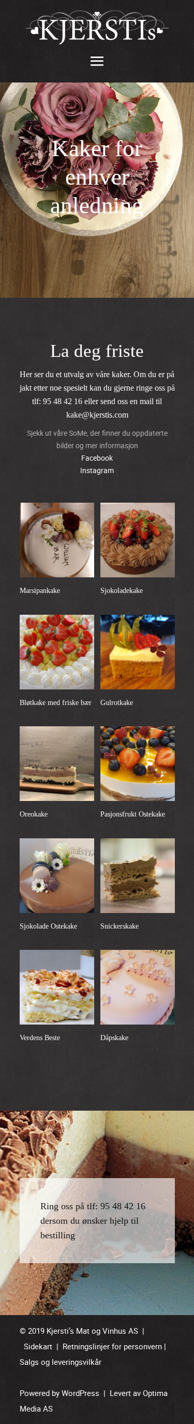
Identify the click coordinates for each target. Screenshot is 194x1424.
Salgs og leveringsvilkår (60, 1362)
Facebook (97, 458)
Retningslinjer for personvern (112, 1346)
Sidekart (38, 1346)
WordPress (80, 1393)
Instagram (97, 470)
